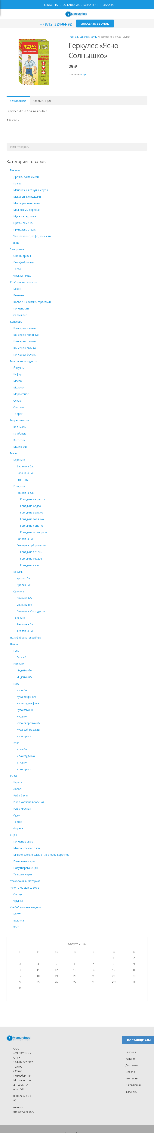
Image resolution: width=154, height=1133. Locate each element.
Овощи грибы (22, 256)
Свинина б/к (24, 598)
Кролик (18, 571)
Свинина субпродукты (31, 611)
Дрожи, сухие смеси (26, 177)
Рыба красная (22, 808)
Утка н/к (22, 762)
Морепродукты (19, 420)
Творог (18, 414)
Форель (18, 828)
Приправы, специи (24, 229)
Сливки (17, 400)
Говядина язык (29, 565)
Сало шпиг (20, 315)
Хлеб (16, 927)
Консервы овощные (26, 335)
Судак (17, 815)
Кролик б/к (24, 578)
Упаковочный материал (25, 881)
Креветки (19, 440)
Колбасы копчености (23, 282)
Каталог (130, 1058)
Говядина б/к (25, 492)
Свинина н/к (24, 604)
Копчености (21, 308)
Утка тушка (24, 769)
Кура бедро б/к (26, 696)
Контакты (131, 1078)
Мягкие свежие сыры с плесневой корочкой (41, 854)
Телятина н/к (25, 631)
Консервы (16, 321)
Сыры (13, 835)
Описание (18, 101)
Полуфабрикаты (23, 262)
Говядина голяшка (32, 519)
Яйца (16, 242)
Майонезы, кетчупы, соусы (30, 190)
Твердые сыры (22, 874)
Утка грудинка (26, 756)
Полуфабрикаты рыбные (26, 637)
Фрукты (18, 900)
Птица (14, 644)
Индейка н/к (24, 677)
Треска (17, 822)
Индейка (18, 664)
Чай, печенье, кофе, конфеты (32, 236)
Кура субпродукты (28, 729)
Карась (17, 782)
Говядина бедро (30, 506)
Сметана (18, 407)
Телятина (19, 618)
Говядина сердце (31, 558)
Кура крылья (25, 710)
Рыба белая (21, 795)
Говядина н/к (25, 539)
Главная (73, 36)
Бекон (17, 288)
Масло (17, 381)
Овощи (17, 894)
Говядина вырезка (32, 512)
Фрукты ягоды (22, 275)
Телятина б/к (25, 624)
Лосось (18, 789)
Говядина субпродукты (31, 545)
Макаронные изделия (27, 196)
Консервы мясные (24, 328)
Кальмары (19, 427)
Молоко (18, 387)
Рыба (13, 775)
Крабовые (19, 433)
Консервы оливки (24, 341)
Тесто (17, 269)
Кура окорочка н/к (28, 723)
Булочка (18, 920)
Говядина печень (31, 552)
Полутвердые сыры (25, 868)
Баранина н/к (25, 473)
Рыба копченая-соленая (28, 802)
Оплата (130, 1072)
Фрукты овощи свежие (24, 887)
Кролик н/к (23, 585)
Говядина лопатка (32, 525)
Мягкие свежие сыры (26, 848)
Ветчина (18, 295)
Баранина (19, 460)
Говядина (19, 486)
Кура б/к (22, 690)
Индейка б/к (24, 670)
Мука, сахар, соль (24, 216)
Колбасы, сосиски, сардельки (32, 302)
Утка (16, 743)
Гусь (16, 650)
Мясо (13, 453)
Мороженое (21, 394)
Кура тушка (24, 736)
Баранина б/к (25, 466)
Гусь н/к (22, 657)
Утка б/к (22, 749)
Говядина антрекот (32, 499)
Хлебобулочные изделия (26, 907)
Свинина (18, 591)
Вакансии (131, 1091)
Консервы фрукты (24, 354)
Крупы (94, 36)
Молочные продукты (23, 361)
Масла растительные (27, 203)
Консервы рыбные (25, 348)
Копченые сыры (23, 841)
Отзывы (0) (42, 101)
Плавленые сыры (24, 861)
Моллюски (20, 446)
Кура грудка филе (28, 703)
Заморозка (17, 249)
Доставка (131, 1065)
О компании (133, 1085)
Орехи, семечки (23, 223)
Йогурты (18, 367)
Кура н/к (22, 716)
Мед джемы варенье (26, 210)
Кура (16, 683)
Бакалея (84, 36)
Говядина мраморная (34, 532)
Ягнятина (22, 479)
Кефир (17, 374)
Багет (17, 914)
